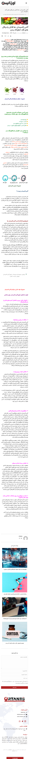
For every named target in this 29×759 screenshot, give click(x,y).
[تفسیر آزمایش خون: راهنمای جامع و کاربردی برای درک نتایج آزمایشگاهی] (14, 607)
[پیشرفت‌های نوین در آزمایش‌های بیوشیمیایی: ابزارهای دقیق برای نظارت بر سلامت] (14, 582)
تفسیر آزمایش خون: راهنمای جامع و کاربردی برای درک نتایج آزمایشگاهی (14, 618)
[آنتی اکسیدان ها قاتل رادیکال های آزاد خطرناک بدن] (14, 20)
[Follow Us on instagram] (25, 721)
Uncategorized (21, 14)
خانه (25, 14)
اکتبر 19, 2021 (13, 33)
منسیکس (13, 750)
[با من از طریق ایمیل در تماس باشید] (19, 538)
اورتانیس (9, 749)
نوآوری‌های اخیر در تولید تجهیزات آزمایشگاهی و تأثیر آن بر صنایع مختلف (14, 569)
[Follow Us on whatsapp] (20, 721)
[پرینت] (11, 36)
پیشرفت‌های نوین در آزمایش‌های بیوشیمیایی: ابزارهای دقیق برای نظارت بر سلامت (14, 594)
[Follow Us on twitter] (22, 721)
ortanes (23, 33)
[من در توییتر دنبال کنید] (21, 538)
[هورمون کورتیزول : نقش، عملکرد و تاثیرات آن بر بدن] (14, 632)
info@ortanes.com (21, 714)
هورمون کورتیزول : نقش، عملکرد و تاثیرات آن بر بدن (15, 643)
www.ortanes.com (21, 716)
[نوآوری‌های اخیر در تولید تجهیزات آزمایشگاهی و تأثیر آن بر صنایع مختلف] (14, 558)
